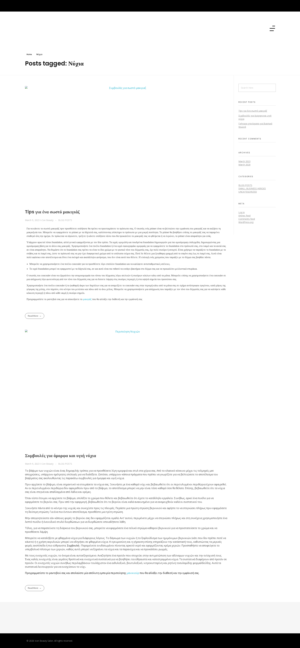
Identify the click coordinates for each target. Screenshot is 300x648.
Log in (241, 212)
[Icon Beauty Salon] (48, 28)
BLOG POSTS (65, 220)
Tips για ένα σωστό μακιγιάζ (52, 212)
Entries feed (244, 215)
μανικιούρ (133, 573)
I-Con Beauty (47, 220)
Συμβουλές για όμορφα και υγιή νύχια (60, 456)
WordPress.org (245, 222)
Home (29, 54)
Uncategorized (247, 191)
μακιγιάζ (87, 299)
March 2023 (244, 161)
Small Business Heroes (252, 188)
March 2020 (244, 164)
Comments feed (246, 218)
